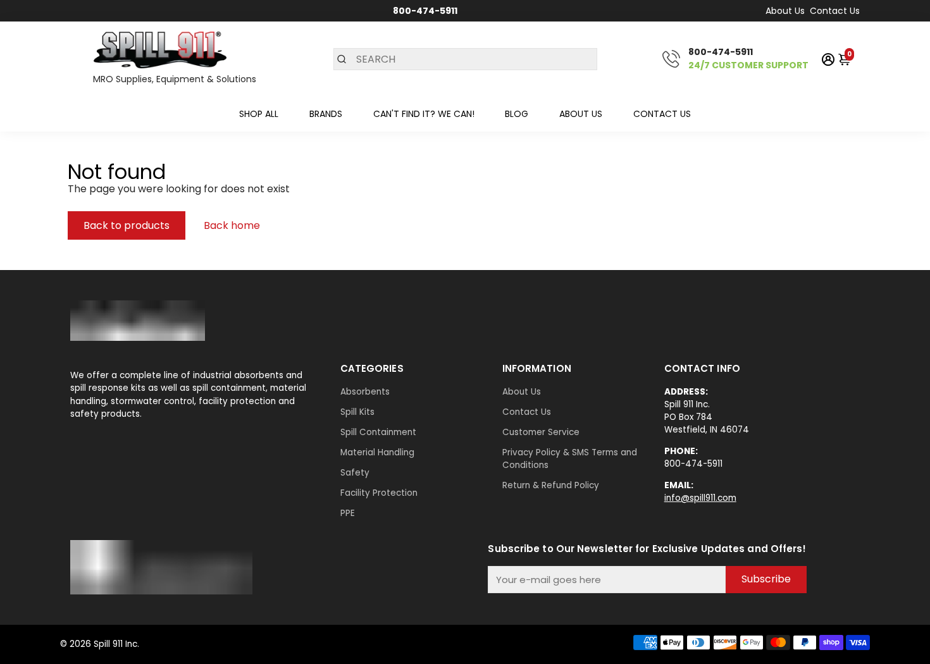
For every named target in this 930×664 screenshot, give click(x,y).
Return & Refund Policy (550, 485)
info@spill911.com (700, 498)
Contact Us (835, 10)
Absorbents (365, 392)
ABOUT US (580, 114)
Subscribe (766, 579)
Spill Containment (378, 432)
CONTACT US (662, 114)
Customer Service (541, 432)
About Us (785, 10)
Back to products (127, 225)
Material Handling (377, 452)
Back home (232, 225)
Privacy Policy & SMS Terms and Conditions (569, 458)
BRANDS (325, 114)
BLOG (516, 114)
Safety (354, 473)
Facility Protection (379, 493)
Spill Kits (357, 412)
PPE (347, 513)
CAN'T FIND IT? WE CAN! (423, 114)
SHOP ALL (258, 114)
